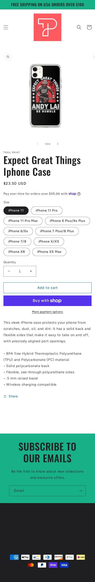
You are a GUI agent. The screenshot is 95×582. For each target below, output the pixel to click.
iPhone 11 (16, 210)
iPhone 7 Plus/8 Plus (57, 231)
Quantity (9, 262)
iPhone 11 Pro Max (23, 221)
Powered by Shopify (57, 573)
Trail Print (41, 573)
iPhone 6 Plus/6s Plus (67, 221)
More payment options (47, 311)
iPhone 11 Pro (47, 210)
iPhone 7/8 (17, 241)
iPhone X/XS (49, 241)
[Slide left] (37, 144)
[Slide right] (58, 144)
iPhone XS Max (49, 252)
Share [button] (13, 396)
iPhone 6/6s (18, 231)
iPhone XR (16, 252)
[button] (6, 27)
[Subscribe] (80, 490)
